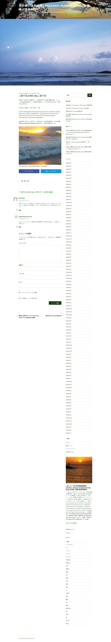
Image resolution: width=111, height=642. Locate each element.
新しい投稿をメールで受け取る (28, 298)
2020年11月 (69, 348)
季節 (25, 181)
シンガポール (69, 544)
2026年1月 (68, 175)
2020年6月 (68, 363)
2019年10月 (69, 387)
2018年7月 (68, 433)
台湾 (67, 566)
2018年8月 (68, 430)
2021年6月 (68, 327)
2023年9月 (68, 245)
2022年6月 (68, 290)
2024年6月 (68, 217)
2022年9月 (68, 281)
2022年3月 (68, 299)
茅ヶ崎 (27, 181)
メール (21, 273)
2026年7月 (68, 166)
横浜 (67, 599)
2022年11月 (69, 275)
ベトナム (68, 553)
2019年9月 (68, 390)
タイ (67, 547)
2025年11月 (69, 178)
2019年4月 (68, 405)
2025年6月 (68, 190)
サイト (21, 282)
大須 (67, 581)
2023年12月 (69, 236)
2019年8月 (68, 393)
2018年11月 (69, 421)
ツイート (68, 532)
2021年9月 (68, 317)
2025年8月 (68, 184)
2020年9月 (68, 354)
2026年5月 (68, 169)
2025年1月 (68, 199)
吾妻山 (67, 569)
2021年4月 (68, 333)
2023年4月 (68, 260)
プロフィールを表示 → (72, 522)
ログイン (68, 442)
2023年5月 (68, 257)
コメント (22, 243)
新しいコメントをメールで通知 (28, 292)
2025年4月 (68, 196)
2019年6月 (68, 399)
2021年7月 (68, 324)
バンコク (68, 550)
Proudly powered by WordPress (26, 638)
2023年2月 (68, 266)
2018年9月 (68, 427)
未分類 (67, 593)
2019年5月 (68, 402)
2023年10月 (69, 242)
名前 (21, 265)
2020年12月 (69, 345)
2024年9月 (68, 208)
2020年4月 (68, 369)
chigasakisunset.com (33, 93)
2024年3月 (68, 226)
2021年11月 (69, 311)
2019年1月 (68, 415)
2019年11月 (69, 384)
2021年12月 (69, 308)
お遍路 (67, 541)
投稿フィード (69, 445)
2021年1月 (68, 342)
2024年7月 (68, 214)
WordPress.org (70, 451)
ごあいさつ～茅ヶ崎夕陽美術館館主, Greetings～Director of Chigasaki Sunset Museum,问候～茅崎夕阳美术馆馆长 (78, 487)
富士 (67, 587)
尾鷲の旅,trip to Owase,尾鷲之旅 (74, 111)
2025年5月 (68, 193)
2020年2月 (68, 375)
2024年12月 (69, 202)
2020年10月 (69, 351)
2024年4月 (68, 223)
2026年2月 (68, 172)
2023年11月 (69, 239)
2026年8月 (68, 163)
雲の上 (67, 623)
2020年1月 (68, 378)
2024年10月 (69, 205)
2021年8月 (68, 320)
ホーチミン (69, 556)
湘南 (67, 605)
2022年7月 (68, 287)
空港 (67, 614)
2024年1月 (68, 233)
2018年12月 (69, 418)
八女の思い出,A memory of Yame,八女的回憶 (77, 108)
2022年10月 (69, 278)
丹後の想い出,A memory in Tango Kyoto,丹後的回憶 (79, 105)
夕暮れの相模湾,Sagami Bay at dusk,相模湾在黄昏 (78, 130)
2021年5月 (68, 330)
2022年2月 (68, 302)
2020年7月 (68, 360)
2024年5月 (68, 220)
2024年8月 (68, 211)
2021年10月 (69, 314)
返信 (20, 210)
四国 (67, 572)
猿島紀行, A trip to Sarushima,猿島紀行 (76, 142)
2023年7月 (68, 251)
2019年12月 (69, 381)
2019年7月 (68, 396)
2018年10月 (69, 424)
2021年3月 (68, 336)
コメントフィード (70, 448)
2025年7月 (68, 187)
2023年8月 (68, 248)
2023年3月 (68, 263)
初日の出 (68, 563)
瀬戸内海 (68, 608)
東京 (67, 596)
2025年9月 (68, 181)
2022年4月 (68, 296)
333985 (74, 139)
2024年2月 (68, 230)
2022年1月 (68, 305)
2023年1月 (68, 269)
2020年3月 (68, 372)
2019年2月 (68, 412)
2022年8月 (68, 284)
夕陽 (22, 181)
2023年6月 (68, 254)
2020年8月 (68, 357)
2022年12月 (69, 272)
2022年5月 (68, 293)
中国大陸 (68, 559)
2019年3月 (68, 409)
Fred (68, 153)
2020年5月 (68, 366)
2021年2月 (68, 339)
